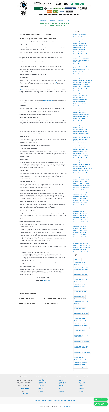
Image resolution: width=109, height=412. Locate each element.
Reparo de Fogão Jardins (79, 123)
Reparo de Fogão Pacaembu (79, 166)
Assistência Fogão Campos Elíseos (81, 313)
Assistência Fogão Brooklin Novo (80, 298)
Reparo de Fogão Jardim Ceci (80, 153)
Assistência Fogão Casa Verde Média (81, 328)
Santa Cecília (81, 387)
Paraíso (80, 380)
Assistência (77, 259)
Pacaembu (61, 391)
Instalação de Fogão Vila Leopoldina (81, 196)
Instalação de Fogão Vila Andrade (80, 221)
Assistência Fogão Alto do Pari (80, 276)
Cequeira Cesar (62, 382)
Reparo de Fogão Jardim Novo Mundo (81, 164)
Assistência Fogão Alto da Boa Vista (81, 269)
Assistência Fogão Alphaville (79, 264)
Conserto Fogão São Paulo (52, 303)
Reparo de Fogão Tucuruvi (79, 49)
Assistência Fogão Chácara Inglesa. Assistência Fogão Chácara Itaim (81, 347)
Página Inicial (37, 400)
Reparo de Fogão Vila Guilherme (80, 41)
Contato (65, 400)
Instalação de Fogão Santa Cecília (80, 217)
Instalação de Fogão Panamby (80, 213)
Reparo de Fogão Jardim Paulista (80, 170)
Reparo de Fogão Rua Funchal (80, 131)
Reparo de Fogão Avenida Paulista (81, 93)
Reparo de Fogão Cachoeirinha (80, 45)
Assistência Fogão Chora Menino (80, 339)
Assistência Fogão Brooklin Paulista (81, 301)
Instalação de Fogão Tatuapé (79, 228)
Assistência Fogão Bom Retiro (80, 291)
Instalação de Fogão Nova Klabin (80, 181)
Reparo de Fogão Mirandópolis (80, 151)
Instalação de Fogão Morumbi (79, 209)
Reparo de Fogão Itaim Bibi (79, 127)
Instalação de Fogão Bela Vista (80, 219)
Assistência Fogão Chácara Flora (80, 343)
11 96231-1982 (60, 25)
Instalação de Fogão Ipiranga (79, 232)
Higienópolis (62, 385)
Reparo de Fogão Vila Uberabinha (80, 162)
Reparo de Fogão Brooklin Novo (80, 116)
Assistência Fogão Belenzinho (80, 286)
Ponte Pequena (82, 383)
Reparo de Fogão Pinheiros (79, 112)
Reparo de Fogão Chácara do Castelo (81, 86)
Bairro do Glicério (43, 382)
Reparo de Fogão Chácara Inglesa (80, 155)
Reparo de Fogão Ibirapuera (79, 105)
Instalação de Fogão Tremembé (80, 202)
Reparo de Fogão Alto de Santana (80, 129)
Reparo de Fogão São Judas (79, 147)
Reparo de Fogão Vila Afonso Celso (81, 69)
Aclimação (41, 379)
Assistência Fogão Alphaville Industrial (81, 267)
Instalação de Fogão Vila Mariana (80, 234)
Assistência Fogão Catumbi (79, 330)
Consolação (61, 383)
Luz (59, 388)
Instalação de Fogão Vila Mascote (80, 224)
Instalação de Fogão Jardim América (81, 251)
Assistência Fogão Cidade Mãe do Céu (81, 359)
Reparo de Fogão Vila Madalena (80, 90)
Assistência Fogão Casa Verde (80, 320)
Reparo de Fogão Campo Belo (80, 120)
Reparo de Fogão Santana (79, 51)
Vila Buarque (81, 390)
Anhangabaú (42, 380)
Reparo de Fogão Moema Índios (80, 108)
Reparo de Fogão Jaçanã (78, 38)
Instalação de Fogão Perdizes (79, 198)
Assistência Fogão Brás (78, 303)
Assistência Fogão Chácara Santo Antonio (82, 354)
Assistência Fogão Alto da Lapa (80, 272)
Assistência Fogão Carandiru (79, 318)
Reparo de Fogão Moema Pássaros (81, 114)
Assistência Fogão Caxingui (79, 332)
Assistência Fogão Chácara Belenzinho (81, 341)
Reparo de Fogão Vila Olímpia (79, 145)
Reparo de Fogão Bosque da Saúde (81, 157)
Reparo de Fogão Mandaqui (79, 34)
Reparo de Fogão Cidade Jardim (80, 53)
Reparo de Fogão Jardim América (80, 125)
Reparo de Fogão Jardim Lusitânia (80, 172)
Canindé (61, 380)
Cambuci (41, 391)
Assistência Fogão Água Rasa (80, 367)
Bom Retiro (41, 388)
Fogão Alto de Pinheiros (80, 370)
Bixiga (40, 387)
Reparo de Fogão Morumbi (79, 101)
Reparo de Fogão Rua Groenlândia (81, 58)
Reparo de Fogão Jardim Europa (80, 177)
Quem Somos (44, 400)
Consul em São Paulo (48, 100)
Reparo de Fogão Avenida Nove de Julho (82, 56)
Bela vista (41, 385)
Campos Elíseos (62, 379)
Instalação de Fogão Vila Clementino (81, 187)
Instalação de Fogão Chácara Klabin (81, 183)
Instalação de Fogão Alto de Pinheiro (81, 207)
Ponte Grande (82, 382)
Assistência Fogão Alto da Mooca (80, 274)
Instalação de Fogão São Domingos (81, 200)
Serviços (50, 400)
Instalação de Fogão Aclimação (80, 230)
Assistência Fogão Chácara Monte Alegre (82, 352)
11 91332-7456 (48, 25)
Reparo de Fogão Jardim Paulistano (81, 63)
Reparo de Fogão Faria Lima (79, 97)
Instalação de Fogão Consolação (80, 236)
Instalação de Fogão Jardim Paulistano (81, 245)
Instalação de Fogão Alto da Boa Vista (81, 185)
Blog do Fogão (71, 400)
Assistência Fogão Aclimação (80, 262)
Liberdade (61, 387)
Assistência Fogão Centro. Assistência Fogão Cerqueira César (81, 336)
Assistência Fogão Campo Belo (80, 310)
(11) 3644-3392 (25, 388)
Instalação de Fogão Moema (79, 249)
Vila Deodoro (81, 391)
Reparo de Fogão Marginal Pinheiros (81, 137)
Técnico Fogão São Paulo (26, 298)
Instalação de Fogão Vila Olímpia (80, 192)
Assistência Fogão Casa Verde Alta (81, 323)
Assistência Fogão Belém (79, 289)
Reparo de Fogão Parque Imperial (80, 149)
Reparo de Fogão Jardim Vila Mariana (81, 82)
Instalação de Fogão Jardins (79, 194)
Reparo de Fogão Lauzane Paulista (81, 179)
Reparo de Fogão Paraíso (79, 71)
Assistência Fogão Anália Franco (80, 279)
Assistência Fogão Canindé (79, 315)
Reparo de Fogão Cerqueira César (81, 88)
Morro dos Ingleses (63, 390)
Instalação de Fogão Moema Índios (81, 243)
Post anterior (20, 287)
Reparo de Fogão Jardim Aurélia (80, 78)
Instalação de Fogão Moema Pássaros (81, 247)
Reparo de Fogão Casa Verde (79, 47)
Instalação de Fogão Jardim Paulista (81, 241)
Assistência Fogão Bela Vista (79, 284)
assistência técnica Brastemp (50, 82)
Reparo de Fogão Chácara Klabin (80, 84)
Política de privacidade (58, 400)
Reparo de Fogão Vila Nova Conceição (81, 174)
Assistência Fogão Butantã (79, 306)
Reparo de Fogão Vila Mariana (80, 99)
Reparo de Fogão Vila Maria (79, 43)
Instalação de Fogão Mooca (79, 211)
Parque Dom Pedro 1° (83, 379)
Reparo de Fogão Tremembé (79, 36)
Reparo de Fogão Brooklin (79, 118)
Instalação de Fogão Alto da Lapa (80, 204)
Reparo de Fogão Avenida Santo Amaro (82, 142)
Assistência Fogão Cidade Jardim (80, 357)
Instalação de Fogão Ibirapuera (80, 189)
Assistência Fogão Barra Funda (80, 281)
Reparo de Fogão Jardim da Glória (80, 76)
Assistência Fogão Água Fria (79, 364)
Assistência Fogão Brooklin (79, 296)
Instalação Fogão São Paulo (27, 303)
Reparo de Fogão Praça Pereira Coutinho (82, 168)
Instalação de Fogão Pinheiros (80, 239)
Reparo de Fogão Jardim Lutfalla (80, 73)
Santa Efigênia (82, 388)
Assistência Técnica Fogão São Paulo (55, 298)
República (81, 385)
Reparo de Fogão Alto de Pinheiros (81, 110)
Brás (40, 390)
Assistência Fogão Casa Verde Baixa (81, 325)
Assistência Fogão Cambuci (79, 308)
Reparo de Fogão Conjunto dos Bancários (82, 80)
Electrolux (22, 89)
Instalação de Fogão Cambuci (79, 226)
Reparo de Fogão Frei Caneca (80, 95)
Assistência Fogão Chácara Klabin (80, 349)
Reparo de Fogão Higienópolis (80, 103)
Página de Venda (67, 406)
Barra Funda (42, 383)
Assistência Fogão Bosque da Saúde (81, 293)
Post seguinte (66, 287)
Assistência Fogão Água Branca (80, 362)
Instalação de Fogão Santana (79, 215)
